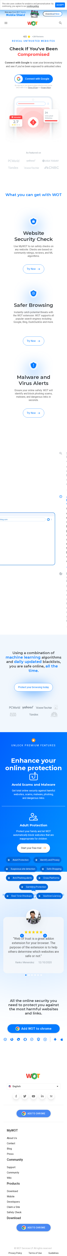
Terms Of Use (33, 87)
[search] (60, 23)
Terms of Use (35, 1253)
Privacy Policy (46, 87)
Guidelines (53, 1253)
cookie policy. (33, 6)
